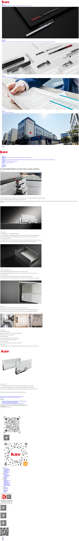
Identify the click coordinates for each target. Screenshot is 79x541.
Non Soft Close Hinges (7, 469)
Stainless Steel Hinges (6, 470)
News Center (3, 76)
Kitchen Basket (20, 41)
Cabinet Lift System (15, 41)
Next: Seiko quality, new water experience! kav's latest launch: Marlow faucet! (10, 397)
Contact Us (3, 146)
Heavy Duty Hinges (6, 472)
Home (3, 4)
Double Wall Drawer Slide (9, 41)
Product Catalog (7, 112)
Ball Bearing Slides (4, 5)
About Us (3, 112)
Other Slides (29, 5)
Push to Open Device (38, 41)
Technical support (11, 112)
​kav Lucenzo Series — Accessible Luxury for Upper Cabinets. (10, 402)
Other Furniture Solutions (51, 41)
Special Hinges (6, 471)
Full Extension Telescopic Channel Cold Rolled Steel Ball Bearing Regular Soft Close (13, 403)
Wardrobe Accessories (32, 41)
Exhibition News (4, 165)
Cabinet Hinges (4, 40)
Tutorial (5, 492)
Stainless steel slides (25, 5)
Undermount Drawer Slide (10, 5)
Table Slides (21, 5)
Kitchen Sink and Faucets (25, 41)
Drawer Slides (4, 41)
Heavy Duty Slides (16, 5)
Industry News (4, 166)
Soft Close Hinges (6, 468)
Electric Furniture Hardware (44, 41)
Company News (4, 164)
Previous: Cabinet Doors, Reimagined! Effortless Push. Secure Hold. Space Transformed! (12, 396)
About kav (3, 111)
